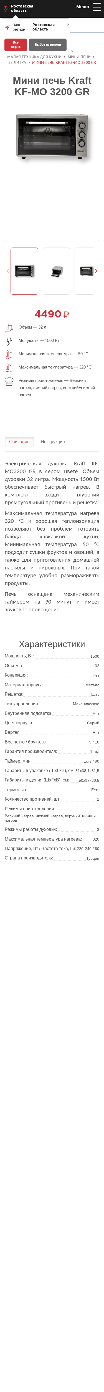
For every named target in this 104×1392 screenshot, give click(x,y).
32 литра (17, 62)
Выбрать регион (48, 44)
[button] (96, 271)
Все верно (16, 44)
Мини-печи (79, 57)
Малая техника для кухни (34, 57)
